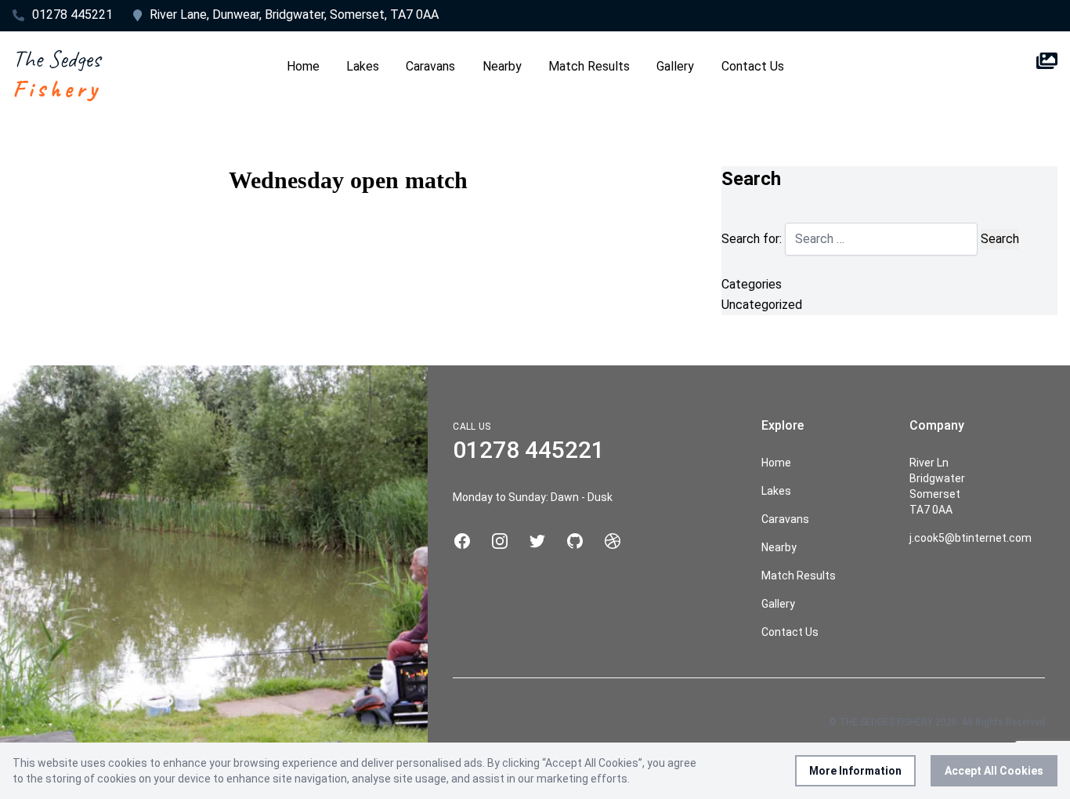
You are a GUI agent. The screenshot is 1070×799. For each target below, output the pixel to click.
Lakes (362, 66)
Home (303, 66)
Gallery (675, 66)
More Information (855, 770)
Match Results (589, 66)
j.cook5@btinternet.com (970, 538)
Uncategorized (761, 304)
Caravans (430, 66)
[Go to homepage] (58, 74)
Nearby (502, 66)
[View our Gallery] (1046, 73)
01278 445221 (72, 14)
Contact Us (752, 66)
